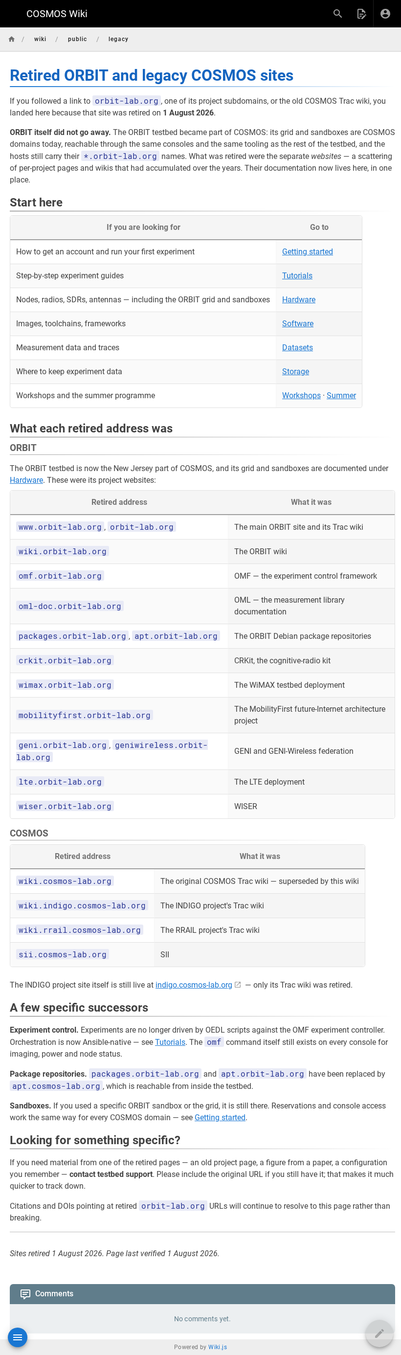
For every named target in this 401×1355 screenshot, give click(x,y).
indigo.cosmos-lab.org (194, 985)
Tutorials (297, 275)
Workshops (301, 395)
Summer (341, 395)
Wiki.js (217, 1347)
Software (297, 323)
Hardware (298, 299)
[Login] (385, 13)
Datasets (297, 347)
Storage (295, 371)
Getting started (307, 251)
